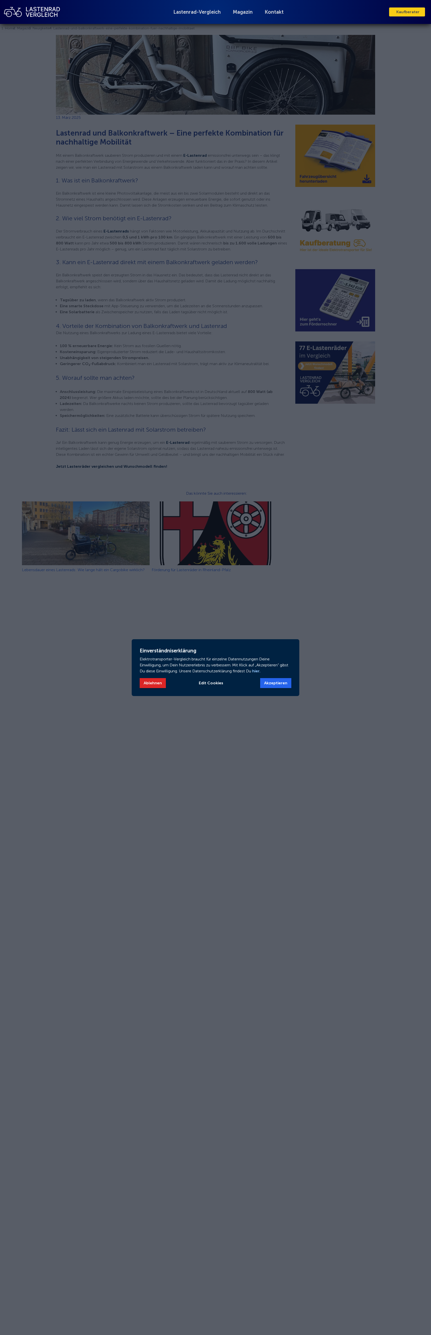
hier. (255, 671)
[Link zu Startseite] (32, 12)
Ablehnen (153, 683)
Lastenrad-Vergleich (197, 12)
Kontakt (274, 12)
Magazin (243, 12)
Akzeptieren (275, 683)
